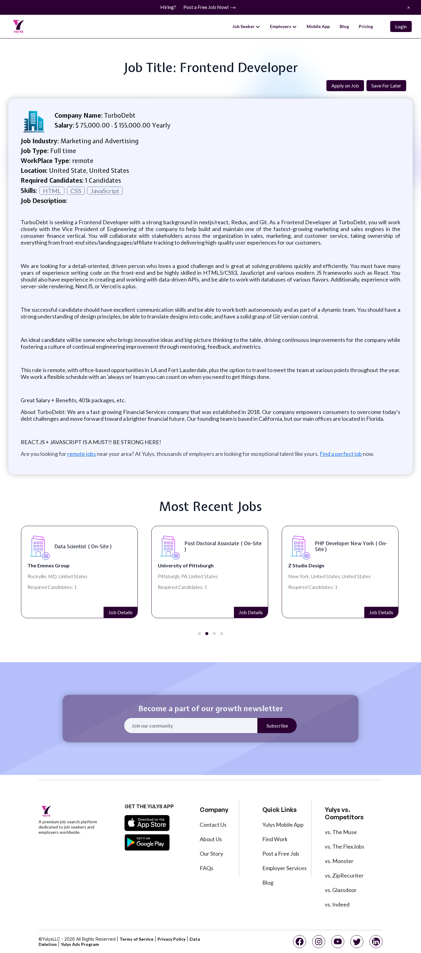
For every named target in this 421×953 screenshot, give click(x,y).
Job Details (120, 612)
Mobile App (318, 26)
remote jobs (81, 453)
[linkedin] (376, 941)
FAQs (206, 868)
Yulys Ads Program (80, 944)
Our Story (211, 853)
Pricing (366, 26)
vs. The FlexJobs (344, 846)
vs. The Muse (341, 832)
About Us (211, 839)
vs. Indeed (337, 904)
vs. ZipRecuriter (344, 875)
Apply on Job (345, 85)
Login (401, 26)
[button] (199, 634)
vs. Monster (339, 861)
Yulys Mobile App (283, 824)
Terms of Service (136, 939)
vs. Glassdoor (341, 889)
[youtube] (337, 941)
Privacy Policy (171, 939)
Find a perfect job (341, 453)
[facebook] (299, 941)
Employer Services (284, 868)
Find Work (275, 839)
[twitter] (356, 941)
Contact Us (213, 824)
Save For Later (386, 85)
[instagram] (318, 941)
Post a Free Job (280, 853)
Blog (344, 26)
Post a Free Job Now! (206, 7)
